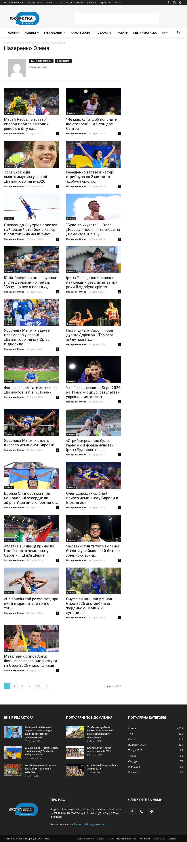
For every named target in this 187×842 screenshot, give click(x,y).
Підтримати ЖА (145, 32)
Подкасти (103, 32)
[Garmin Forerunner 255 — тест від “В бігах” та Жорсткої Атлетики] (13, 770)
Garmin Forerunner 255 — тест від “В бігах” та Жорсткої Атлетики (40, 768)
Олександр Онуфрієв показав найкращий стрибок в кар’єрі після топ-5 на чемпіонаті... (30, 229)
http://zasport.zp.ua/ (38, 67)
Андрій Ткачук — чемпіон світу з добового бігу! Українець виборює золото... (41, 751)
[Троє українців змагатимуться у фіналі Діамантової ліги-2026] (31, 154)
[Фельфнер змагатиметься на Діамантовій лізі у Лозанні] (31, 369)
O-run (59, 2)
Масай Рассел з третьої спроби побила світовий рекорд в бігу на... (26, 124)
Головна (13, 32)
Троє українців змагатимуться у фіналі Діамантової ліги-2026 (25, 177)
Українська (105, 2)
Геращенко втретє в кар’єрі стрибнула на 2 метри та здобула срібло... (90, 177)
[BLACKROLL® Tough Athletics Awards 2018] (75, 770)
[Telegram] (180, 2)
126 (38, 686)
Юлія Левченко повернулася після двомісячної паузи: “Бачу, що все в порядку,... (30, 282)
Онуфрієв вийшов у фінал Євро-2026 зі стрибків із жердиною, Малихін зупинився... (89, 606)
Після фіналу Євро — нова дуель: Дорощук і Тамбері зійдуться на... (89, 335)
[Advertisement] (116, 18)
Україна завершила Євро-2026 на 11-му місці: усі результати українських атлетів (93, 392)
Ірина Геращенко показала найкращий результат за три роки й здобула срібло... (92, 282)
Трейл (50, 2)
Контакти (91, 2)
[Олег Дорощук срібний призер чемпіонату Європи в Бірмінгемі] (93, 475)
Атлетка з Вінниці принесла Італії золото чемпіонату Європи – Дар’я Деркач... (29, 550)
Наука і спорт (81, 32)
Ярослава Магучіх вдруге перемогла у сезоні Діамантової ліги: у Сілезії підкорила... (27, 337)
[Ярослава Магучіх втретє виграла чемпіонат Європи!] (31, 422)
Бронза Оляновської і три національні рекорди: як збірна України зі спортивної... (31, 498)
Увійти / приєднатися (14, 2)
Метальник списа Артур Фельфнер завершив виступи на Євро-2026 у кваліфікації (30, 661)
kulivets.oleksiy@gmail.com (90, 824)
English (118, 2)
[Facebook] (168, 2)
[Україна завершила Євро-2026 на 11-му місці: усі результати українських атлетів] (93, 369)
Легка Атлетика (35, 2)
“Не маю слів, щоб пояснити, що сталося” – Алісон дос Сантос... (92, 124)
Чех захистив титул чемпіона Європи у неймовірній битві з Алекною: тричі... (93, 550)
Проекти (122, 32)
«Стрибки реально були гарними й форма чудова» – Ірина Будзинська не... (91, 445)
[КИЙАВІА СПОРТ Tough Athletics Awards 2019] (75, 752)
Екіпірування (53, 32)
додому (8, 42)
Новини (30, 32)
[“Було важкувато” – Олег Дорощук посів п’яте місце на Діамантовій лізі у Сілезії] (93, 207)
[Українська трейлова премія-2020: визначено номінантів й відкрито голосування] (75, 732)
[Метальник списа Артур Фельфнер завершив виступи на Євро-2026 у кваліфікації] (31, 638)
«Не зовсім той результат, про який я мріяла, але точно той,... (31, 603)
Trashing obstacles (75, 2)
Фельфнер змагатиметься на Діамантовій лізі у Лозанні (30, 389)
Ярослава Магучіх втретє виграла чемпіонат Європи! (29, 442)
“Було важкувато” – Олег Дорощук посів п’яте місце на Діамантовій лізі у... (93, 229)
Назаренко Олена (14, 133)
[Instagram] (174, 2)
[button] (178, 33)
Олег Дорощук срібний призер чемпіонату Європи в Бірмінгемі (92, 498)
